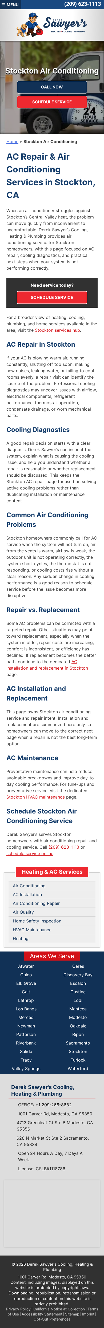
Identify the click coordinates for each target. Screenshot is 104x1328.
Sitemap (72, 1314)
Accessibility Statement (42, 1314)
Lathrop (26, 1000)
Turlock (78, 1060)
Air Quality (23, 912)
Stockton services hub (57, 330)
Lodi (78, 1000)
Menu (13, 4)
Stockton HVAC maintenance (35, 797)
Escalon (78, 983)
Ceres (78, 966)
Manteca (78, 1008)
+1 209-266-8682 (53, 1104)
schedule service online (29, 853)
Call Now (52, 87)
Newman (26, 1026)
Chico (26, 974)
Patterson (26, 1034)
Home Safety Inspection (37, 921)
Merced (26, 1017)
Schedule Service (52, 101)
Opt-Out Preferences (52, 1319)
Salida (26, 1051)
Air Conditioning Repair (36, 903)
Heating (21, 938)
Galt (26, 991)
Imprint (88, 1314)
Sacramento (78, 1043)
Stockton (78, 1051)
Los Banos (26, 1008)
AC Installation (27, 894)
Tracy (26, 1060)
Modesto (78, 1017)
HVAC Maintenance (32, 929)
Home (12, 141)
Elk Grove (26, 983)
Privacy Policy (18, 1309)
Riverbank (26, 1043)
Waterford (78, 1068)
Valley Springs (26, 1068)
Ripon (78, 1034)
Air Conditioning (29, 885)
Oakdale (78, 1026)
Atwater (26, 966)
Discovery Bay (78, 974)
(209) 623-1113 (82, 4)
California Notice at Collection (59, 1309)
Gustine (78, 991)
